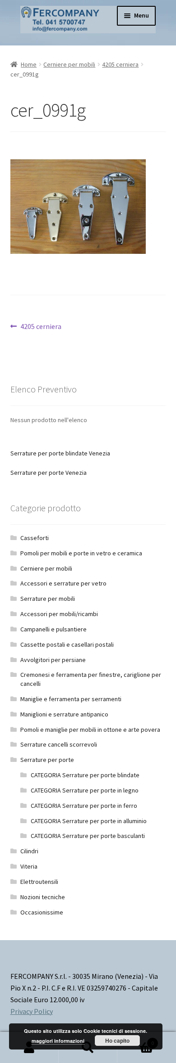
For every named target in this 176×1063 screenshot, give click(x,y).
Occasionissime (41, 912)
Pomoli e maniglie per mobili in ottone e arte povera (90, 729)
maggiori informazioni (58, 1040)
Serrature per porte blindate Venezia (60, 453)
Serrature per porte (47, 760)
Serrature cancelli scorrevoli (58, 744)
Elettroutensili (39, 882)
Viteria (28, 866)
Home (29, 64)
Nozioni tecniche (42, 897)
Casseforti (34, 538)
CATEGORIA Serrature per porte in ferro (84, 806)
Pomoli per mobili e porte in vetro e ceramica (81, 553)
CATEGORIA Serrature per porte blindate (85, 775)
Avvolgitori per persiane (53, 660)
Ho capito (117, 1040)
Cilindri (29, 851)
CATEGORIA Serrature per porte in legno (85, 790)
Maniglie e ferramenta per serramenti (70, 699)
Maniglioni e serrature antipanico (64, 714)
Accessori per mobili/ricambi (59, 614)
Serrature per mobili (47, 599)
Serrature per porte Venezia (48, 472)
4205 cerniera (120, 64)
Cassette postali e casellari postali (67, 644)
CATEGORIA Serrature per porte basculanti (88, 836)
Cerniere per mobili (69, 64)
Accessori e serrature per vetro (63, 583)
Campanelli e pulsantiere (53, 629)
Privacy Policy (31, 1011)
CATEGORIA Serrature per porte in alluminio (89, 821)
